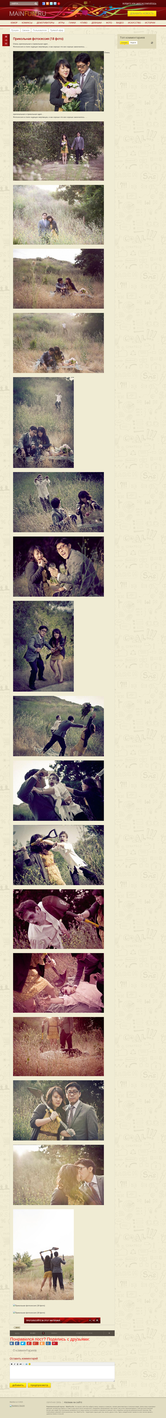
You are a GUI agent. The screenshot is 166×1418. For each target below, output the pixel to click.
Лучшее (15, 30)
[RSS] (47, 4)
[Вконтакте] (55, 4)
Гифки (72, 23)
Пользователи (40, 30)
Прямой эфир (56, 30)
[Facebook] (43, 4)
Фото (109, 23)
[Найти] (36, 3)
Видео (120, 23)
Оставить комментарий (24, 1358)
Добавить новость (142, 13)
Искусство (134, 23)
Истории (150, 23)
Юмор (14, 23)
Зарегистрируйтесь (146, 3)
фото (17, 1327)
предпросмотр (39, 1385)
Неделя (133, 43)
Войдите (127, 3)
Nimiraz (54, 1333)
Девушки (97, 23)
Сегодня (124, 43)
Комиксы (27, 23)
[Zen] (58, 4)
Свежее (25, 30)
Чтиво (83, 23)
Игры (61, 23)
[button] (11, 1364)
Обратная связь (53, 1402)
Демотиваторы (45, 23)
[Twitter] (51, 4)
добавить (18, 1385)
